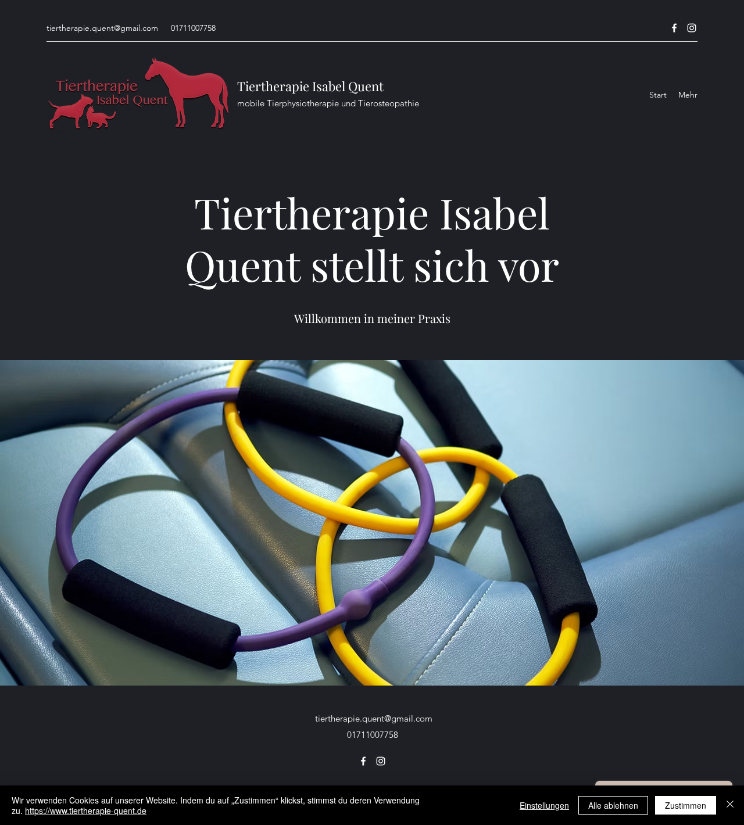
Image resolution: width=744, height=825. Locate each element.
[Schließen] (730, 805)
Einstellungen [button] (544, 805)
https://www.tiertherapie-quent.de (85, 810)
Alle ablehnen (613, 805)
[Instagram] (692, 28)
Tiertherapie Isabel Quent (310, 86)
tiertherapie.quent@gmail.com (102, 28)
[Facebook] (674, 28)
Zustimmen (685, 805)
